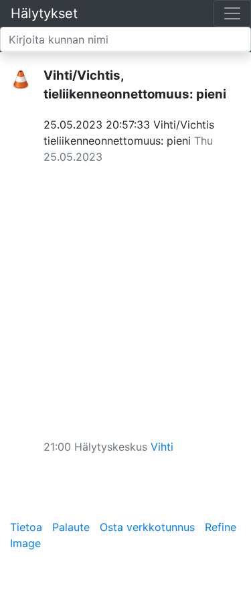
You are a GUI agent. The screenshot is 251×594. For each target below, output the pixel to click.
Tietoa (26, 527)
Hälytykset (44, 13)
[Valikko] (232, 13)
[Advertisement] (125, 297)
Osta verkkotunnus (147, 527)
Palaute (71, 527)
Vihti (162, 446)
